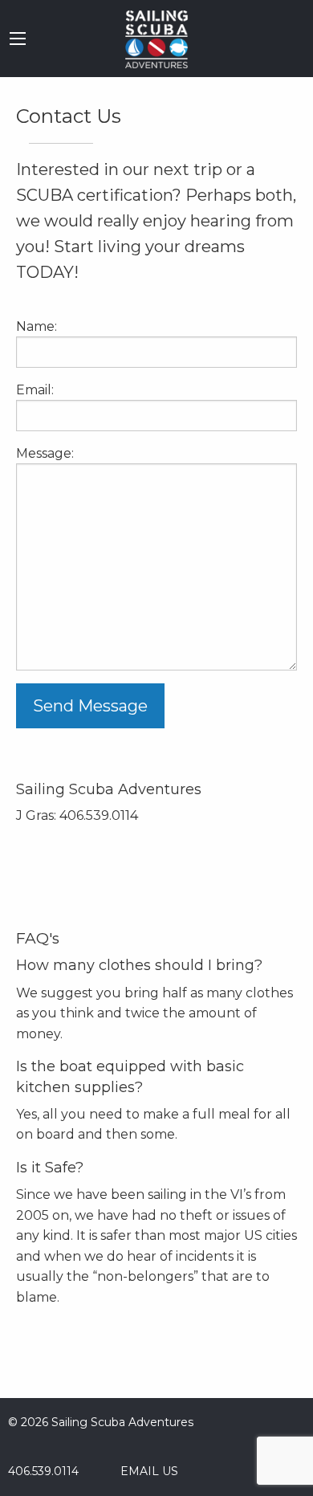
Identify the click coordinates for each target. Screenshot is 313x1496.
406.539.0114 (43, 1471)
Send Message (90, 705)
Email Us (146, 1471)
